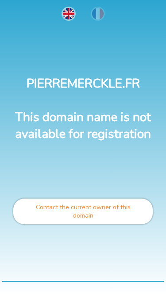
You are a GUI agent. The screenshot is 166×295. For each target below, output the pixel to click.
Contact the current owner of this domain (83, 211)
